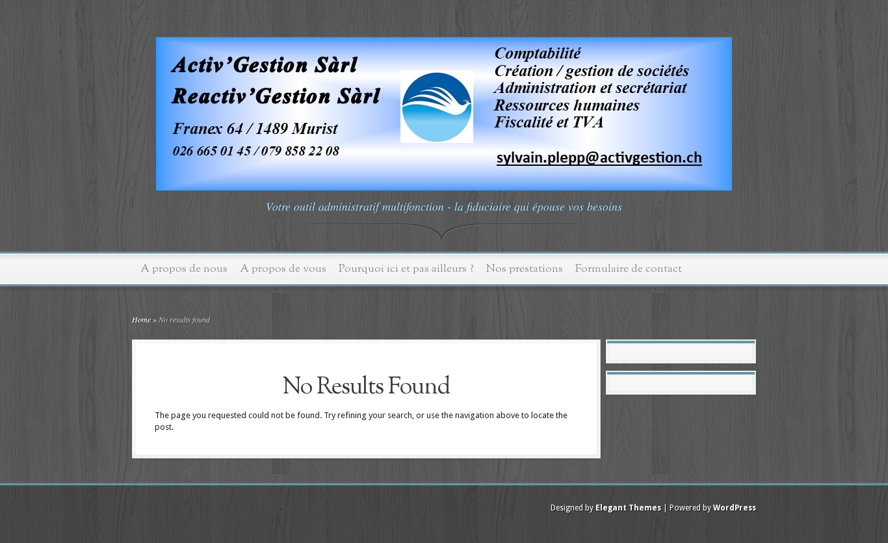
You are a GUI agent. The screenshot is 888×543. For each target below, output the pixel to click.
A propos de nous (184, 268)
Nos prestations (524, 268)
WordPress (734, 507)
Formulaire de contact (628, 268)
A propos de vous (283, 268)
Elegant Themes (628, 507)
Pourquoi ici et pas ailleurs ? (406, 268)
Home (141, 319)
